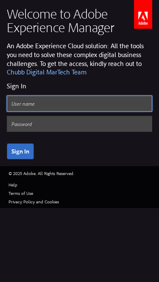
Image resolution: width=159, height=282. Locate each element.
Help (12, 185)
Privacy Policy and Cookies (33, 202)
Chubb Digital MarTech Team (46, 72)
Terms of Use (20, 193)
